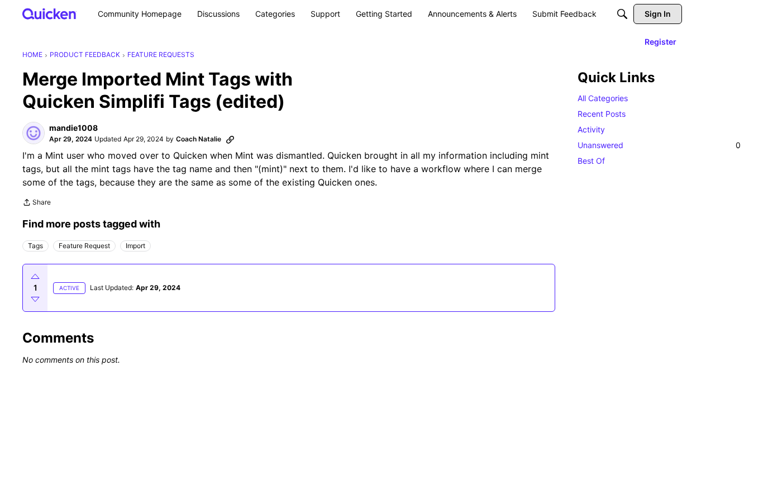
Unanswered (659, 145)
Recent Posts (602, 113)
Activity (591, 129)
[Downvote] (35, 299)
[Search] (622, 14)
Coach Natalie (198, 139)
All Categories (603, 98)
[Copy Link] (230, 139)
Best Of (591, 160)
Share (36, 203)
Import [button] (135, 245)
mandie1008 (73, 127)
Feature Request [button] (84, 245)
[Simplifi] (49, 13)
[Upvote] (35, 276)
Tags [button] (35, 245)
